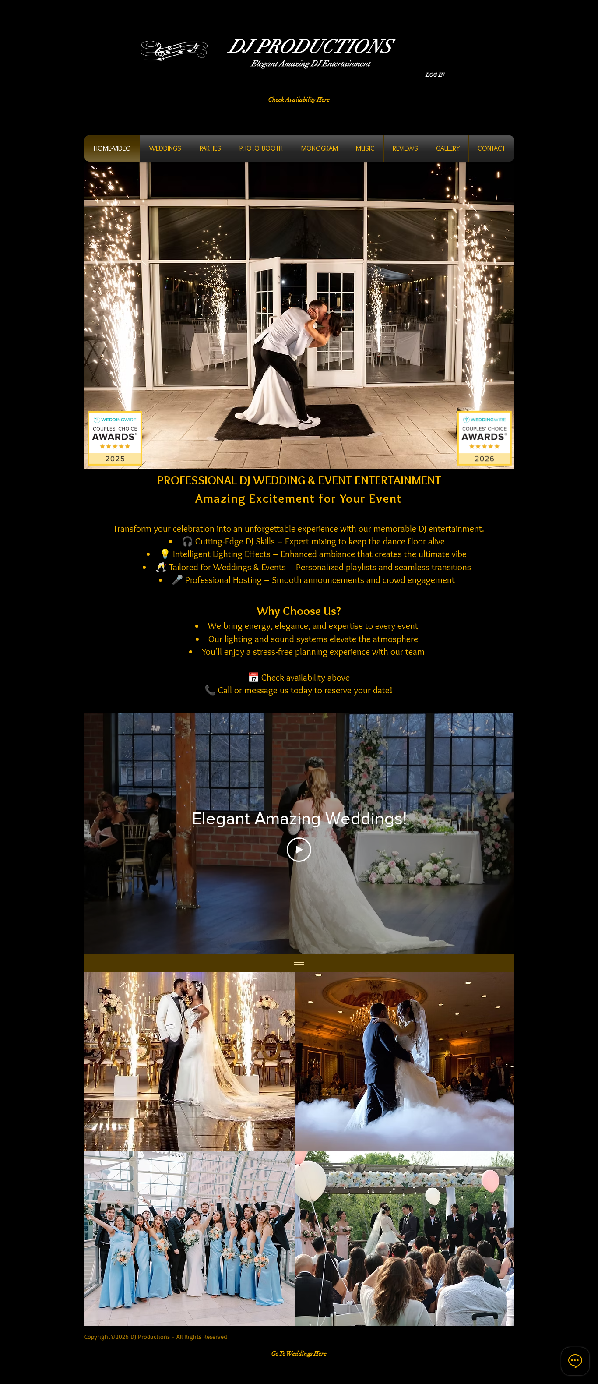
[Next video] (495, 833)
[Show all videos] (299, 963)
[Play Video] (299, 849)
